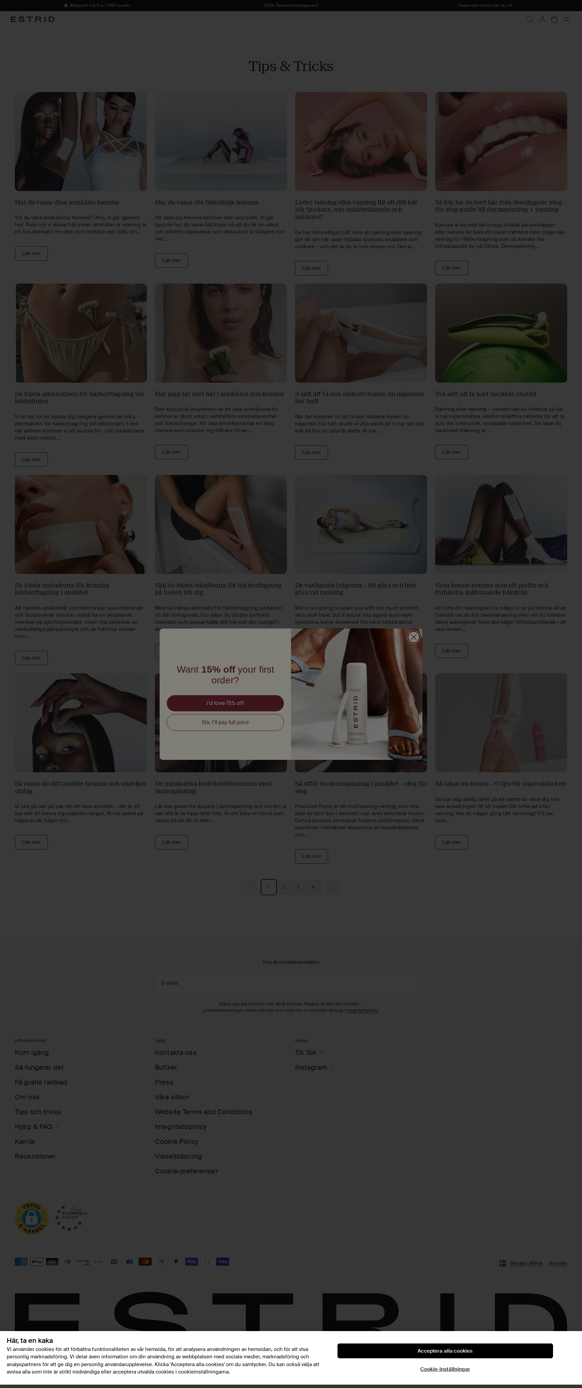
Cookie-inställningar (445, 1369)
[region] (291, 1358)
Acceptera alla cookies (445, 1351)
